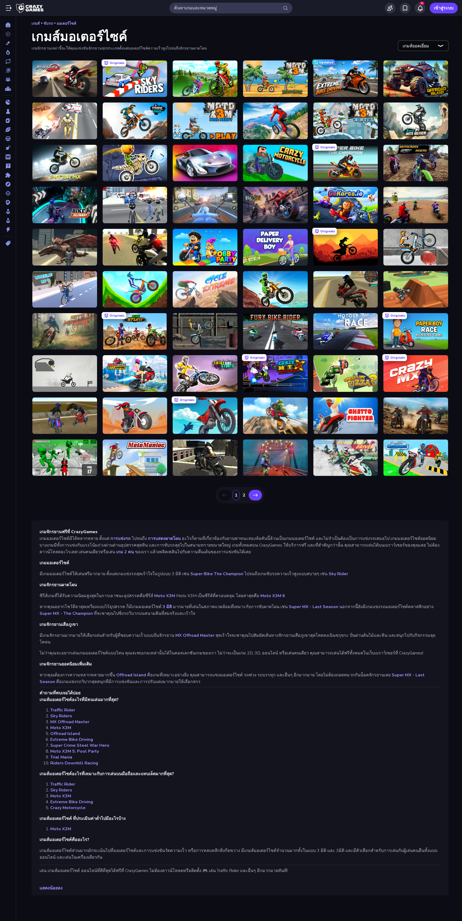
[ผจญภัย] (8, 184)
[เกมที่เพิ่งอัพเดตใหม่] (8, 61)
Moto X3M (164, 596)
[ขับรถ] (8, 138)
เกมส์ (36, 23)
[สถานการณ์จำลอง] (8, 211)
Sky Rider (338, 574)
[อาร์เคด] (8, 220)
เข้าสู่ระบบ (443, 8)
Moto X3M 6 (272, 596)
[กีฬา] (8, 129)
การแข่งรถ (120, 538)
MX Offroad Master (194, 635)
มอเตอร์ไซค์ (66, 23)
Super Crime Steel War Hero (79, 745)
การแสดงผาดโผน (164, 538)
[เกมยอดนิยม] (8, 52)
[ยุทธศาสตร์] (8, 202)
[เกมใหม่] (8, 43)
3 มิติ (167, 607)
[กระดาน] (8, 111)
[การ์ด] (8, 120)
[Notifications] (420, 8)
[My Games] (405, 8)
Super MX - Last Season (313, 607)
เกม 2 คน (125, 552)
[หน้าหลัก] (8, 24)
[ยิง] (8, 193)
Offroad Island (131, 675)
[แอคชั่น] (8, 229)
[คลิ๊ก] (8, 147)
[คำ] (8, 156)
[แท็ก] (8, 243)
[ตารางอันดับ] (8, 88)
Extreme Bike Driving (71, 739)
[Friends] (390, 8)
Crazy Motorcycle (68, 808)
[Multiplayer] (8, 79)
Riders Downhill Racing (74, 763)
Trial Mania (61, 757)
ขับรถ (48, 23)
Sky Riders (61, 716)
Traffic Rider (62, 710)
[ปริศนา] (8, 175)
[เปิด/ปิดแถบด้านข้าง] (8, 8)
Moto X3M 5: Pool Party (74, 751)
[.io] (8, 102)
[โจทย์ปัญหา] (8, 165)
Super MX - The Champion (66, 613)
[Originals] (8, 70)
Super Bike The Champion (216, 574)
